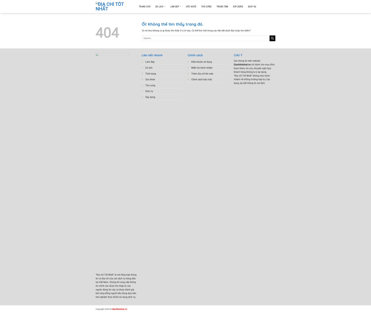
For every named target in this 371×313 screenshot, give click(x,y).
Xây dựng (150, 97)
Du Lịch (159, 6)
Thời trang (150, 73)
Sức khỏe (150, 79)
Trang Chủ (144, 6)
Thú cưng (150, 85)
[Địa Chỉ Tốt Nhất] (114, 6)
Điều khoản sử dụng (201, 61)
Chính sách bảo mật (201, 79)
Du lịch (148, 67)
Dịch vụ (149, 91)
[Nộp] (272, 38)
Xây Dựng (238, 6)
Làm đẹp (174, 6)
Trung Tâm (222, 6)
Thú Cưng (206, 6)
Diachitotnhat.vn (119, 309)
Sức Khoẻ (191, 6)
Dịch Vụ (252, 6)
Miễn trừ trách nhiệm (202, 67)
